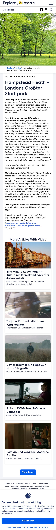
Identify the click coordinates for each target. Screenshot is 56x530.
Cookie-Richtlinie (11, 486)
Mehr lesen (28, 472)
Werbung (19, 484)
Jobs (34, 484)
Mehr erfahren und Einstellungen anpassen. (28, 527)
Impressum (10, 484)
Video (18, 68)
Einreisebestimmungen (29, 489)
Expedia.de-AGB (26, 486)
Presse (27, 484)
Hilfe (42, 489)
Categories (8, 10)
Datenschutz (43, 484)
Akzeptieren (28, 520)
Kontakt (15, 489)
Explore (10, 68)
